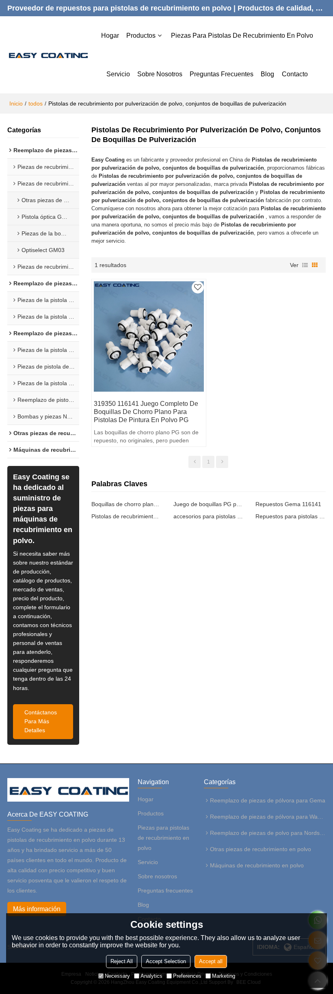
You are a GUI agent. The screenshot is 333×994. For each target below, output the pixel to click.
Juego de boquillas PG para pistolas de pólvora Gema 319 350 (208, 504)
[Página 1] (194, 462)
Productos (141, 35)
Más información (37, 909)
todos (35, 103)
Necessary (117, 976)
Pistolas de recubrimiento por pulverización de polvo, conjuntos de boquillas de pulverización (126, 516)
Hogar (110, 35)
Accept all (211, 961)
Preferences (187, 976)
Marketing (223, 976)
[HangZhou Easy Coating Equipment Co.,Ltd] (47, 55)
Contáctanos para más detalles (40, 721)
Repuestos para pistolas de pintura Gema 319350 (290, 516)
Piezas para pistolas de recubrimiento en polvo (242, 35)
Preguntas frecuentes (221, 74)
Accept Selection (166, 961)
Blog (267, 74)
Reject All (121, 961)
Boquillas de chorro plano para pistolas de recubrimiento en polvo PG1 (126, 504)
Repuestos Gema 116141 (288, 504)
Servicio (118, 74)
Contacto (295, 74)
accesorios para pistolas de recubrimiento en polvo (208, 516)
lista (305, 265)
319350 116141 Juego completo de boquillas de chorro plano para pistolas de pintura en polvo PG (146, 411)
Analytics (151, 976)
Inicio (16, 103)
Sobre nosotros (159, 74)
